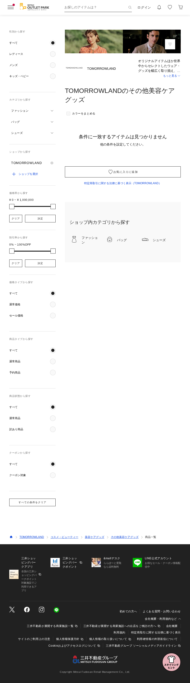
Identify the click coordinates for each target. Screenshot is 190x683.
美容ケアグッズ (94, 537)
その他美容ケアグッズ (125, 537)
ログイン (144, 7)
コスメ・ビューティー (64, 537)
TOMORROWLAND (31, 537)
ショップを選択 (28, 174)
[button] (32, 42)
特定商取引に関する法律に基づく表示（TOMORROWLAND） (123, 183)
